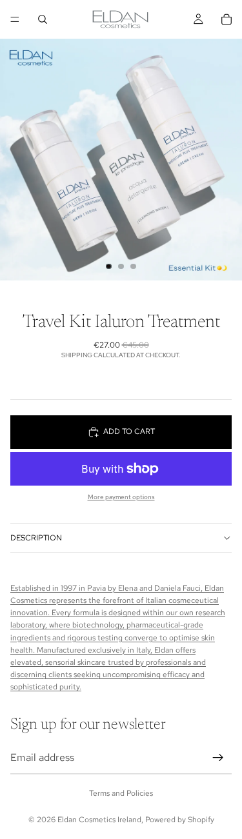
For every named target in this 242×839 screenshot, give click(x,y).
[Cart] (226, 19)
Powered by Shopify (179, 819)
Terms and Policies (121, 793)
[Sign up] (218, 757)
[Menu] (15, 19)
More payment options (121, 497)
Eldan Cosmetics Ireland (99, 819)
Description (36, 538)
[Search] (42, 19)
